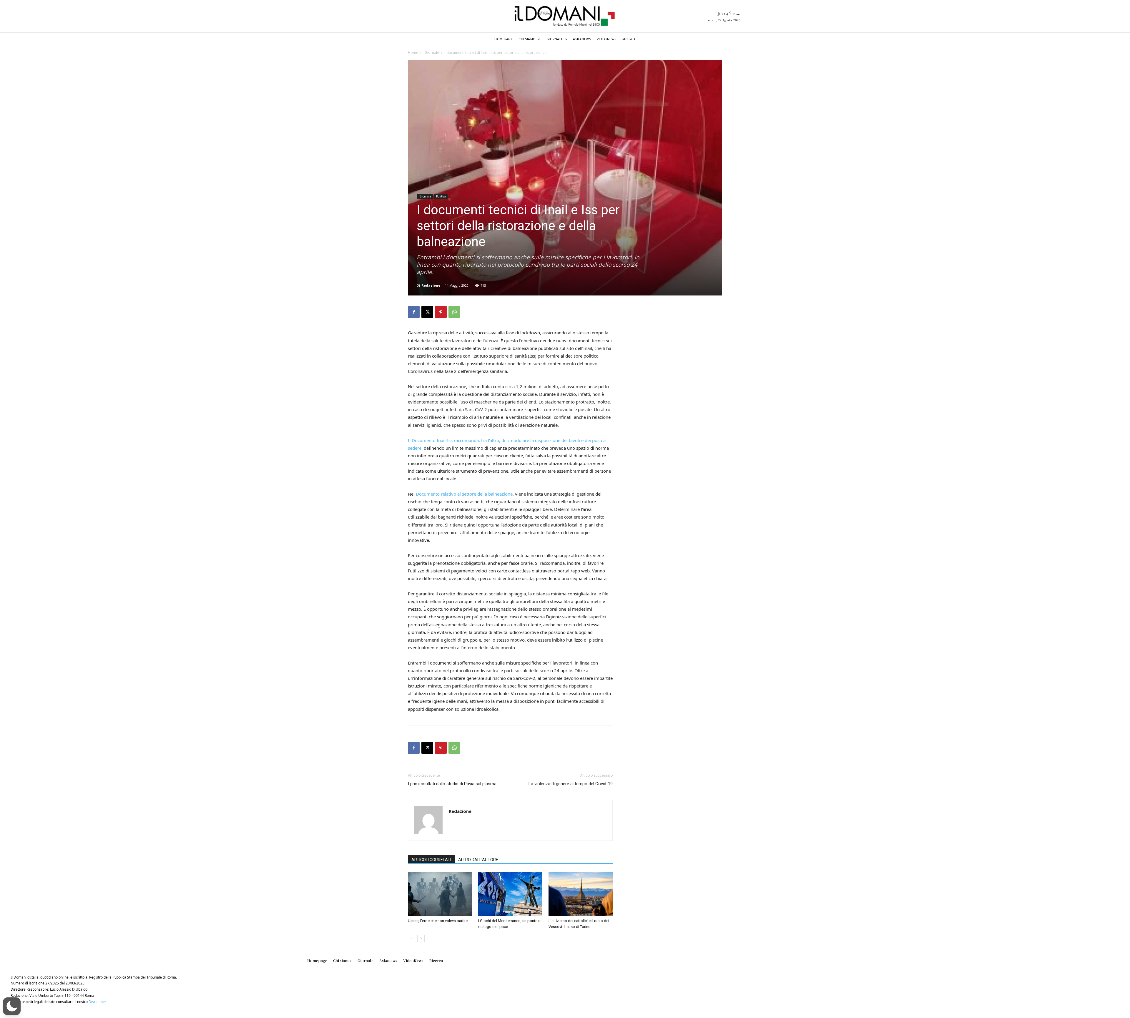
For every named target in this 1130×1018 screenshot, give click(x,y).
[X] (427, 312)
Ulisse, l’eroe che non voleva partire (438, 921)
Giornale (431, 52)
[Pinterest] (441, 312)
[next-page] (421, 938)
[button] (12, 1006)
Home (413, 52)
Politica (441, 196)
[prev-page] (411, 938)
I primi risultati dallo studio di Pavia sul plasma (452, 783)
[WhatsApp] (454, 312)
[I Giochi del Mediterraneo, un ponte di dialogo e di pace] (510, 894)
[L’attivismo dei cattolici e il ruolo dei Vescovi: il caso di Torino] (581, 894)
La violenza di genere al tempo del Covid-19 (571, 783)
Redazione (430, 285)
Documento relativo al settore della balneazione (464, 494)
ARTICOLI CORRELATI (431, 859)
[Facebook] (414, 312)
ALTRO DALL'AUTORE (478, 859)
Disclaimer (97, 1001)
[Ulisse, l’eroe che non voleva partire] (440, 894)
